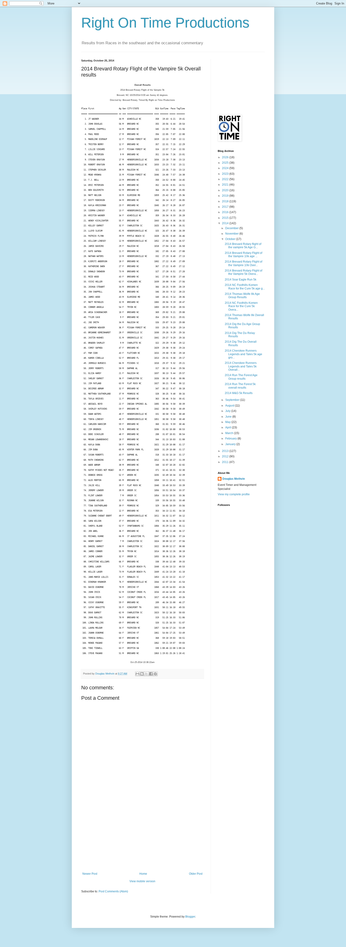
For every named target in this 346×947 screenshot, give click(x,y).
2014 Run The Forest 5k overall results (240, 385)
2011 (225, 462)
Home (143, 873)
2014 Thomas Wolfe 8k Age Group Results (242, 295)
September (232, 400)
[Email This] (137, 673)
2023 (225, 173)
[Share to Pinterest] (155, 673)
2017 (225, 206)
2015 (225, 217)
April (228, 427)
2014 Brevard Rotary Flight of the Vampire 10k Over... (243, 263)
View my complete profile (234, 494)
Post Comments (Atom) (113, 891)
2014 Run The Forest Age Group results (241, 377)
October (230, 239)
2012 (225, 456)
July (228, 411)
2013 (225, 451)
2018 (225, 201)
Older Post (195, 873)
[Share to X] (146, 673)
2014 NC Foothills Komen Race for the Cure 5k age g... (245, 286)
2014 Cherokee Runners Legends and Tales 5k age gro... (243, 354)
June (228, 416)
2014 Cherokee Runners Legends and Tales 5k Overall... (241, 366)
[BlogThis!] (142, 673)
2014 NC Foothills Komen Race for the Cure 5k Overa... (241, 306)
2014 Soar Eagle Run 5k (240, 279)
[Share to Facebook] (151, 673)
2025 (225, 162)
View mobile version (142, 881)
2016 (225, 212)
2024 (225, 168)
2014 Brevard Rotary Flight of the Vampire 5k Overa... (243, 272)
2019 (225, 195)
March (229, 433)
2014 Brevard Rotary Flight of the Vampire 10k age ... (243, 254)
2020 (225, 190)
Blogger (190, 916)
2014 (225, 223)
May (228, 422)
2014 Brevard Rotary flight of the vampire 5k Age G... (243, 245)
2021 (225, 184)
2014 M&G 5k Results (239, 393)
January (230, 444)
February (231, 438)
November (232, 233)
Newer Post (89, 873)
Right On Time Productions (165, 23)
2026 (225, 157)
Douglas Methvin (233, 478)
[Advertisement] (142, 836)
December (232, 228)
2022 (225, 179)
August (230, 405)
